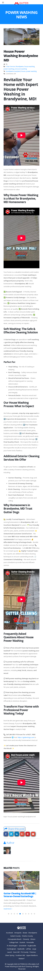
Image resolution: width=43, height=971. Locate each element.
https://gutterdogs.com (26, 737)
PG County (24, 949)
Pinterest (27, 834)
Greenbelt (22, 943)
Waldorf (21, 956)
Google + (22, 834)
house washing (29, 66)
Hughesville (32, 943)
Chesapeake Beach (15, 936)
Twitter (11, 834)
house (23, 71)
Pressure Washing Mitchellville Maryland (20, 895)
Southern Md (20, 952)
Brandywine (20, 66)
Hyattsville (21, 946)
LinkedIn (16, 834)
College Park (13, 939)
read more (32, 906)
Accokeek (9, 930)
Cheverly (26, 936)
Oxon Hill (16, 949)
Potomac (33, 949)
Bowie (25, 930)
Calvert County (15, 933)
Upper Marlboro (32, 952)
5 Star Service (10, 66)
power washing (9, 69)
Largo (34, 946)
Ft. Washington (12, 943)
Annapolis (18, 930)
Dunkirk (22, 939)
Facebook (6, 834)
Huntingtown (11, 946)
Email (33, 834)
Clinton (32, 936)
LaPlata (28, 946)
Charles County (27, 933)
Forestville (30, 939)
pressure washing (21, 69)
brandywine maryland (13, 71)
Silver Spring (9, 952)
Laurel (9, 949)
